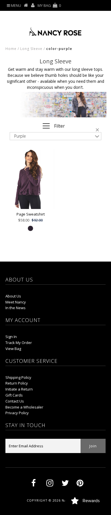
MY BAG (49, 5)
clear (98, 131)
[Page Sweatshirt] (30, 179)
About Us (13, 296)
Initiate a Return (19, 389)
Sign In (11, 336)
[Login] (33, 5)
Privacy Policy (17, 412)
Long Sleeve (31, 48)
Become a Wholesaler (24, 407)
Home (11, 48)
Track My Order (18, 342)
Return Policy (16, 383)
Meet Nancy (15, 302)
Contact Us (14, 401)
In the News (15, 307)
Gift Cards (14, 395)
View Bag (13, 348)
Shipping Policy (18, 377)
